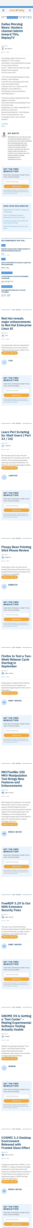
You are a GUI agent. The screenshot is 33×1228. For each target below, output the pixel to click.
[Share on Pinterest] (28, 17)
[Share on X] (26, 17)
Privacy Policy (14, 193)
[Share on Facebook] (24, 17)
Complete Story (8, 353)
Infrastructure (12, 17)
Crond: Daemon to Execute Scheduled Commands (14, 277)
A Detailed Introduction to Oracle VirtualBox (13, 291)
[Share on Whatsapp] (31, 17)
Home (2, 17)
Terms (6, 193)
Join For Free (16, 186)
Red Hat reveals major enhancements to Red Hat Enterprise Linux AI (15, 250)
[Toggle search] (30, 10)
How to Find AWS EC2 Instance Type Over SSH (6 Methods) (16, 263)
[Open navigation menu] (3, 10)
